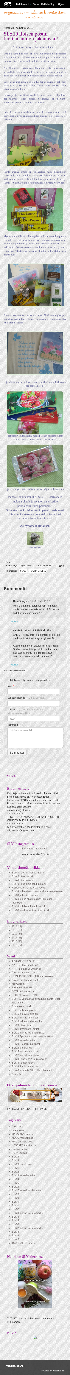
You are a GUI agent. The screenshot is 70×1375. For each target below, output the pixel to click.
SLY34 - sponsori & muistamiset (29, 1059)
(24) (17, 933)
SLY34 (15, 1216)
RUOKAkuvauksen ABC (25, 995)
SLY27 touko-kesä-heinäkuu (27, 1190)
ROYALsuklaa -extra (23, 991)
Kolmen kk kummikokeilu (25, 980)
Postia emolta (38, 571)
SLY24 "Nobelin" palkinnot (26, 1044)
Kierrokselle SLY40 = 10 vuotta (28, 887)
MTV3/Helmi (18, 983)
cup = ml (16, 1074)
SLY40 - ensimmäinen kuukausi (29, 883)
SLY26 (15, 1186)
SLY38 (15, 1231)
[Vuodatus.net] (16, 1366)
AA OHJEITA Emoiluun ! (25, 965)
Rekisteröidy (47, 4)
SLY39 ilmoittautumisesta (25, 1066)
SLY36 (15, 1224)
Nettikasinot (22, 4)
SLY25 (15, 1183)
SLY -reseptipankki (22, 1006)
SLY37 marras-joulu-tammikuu (28, 1228)
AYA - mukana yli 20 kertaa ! (27, 968)
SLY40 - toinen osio (22, 880)
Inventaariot (18, 1130)
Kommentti (12, 725)
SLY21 (15, 1167)
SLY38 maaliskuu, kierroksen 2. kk (30, 910)
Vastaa (14, 621)
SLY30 (15, 1201)
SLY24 (15, 1179)
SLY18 (15, 1156)
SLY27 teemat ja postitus (25, 1055)
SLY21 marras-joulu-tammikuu (28, 1032)
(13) (17, 930)
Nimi (10, 686)
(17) (17, 945)
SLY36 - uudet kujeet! (23, 1062)
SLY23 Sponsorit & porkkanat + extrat (32, 1036)
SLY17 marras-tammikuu (25, 1017)
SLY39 (15, 1235)
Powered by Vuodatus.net (52, 1370)
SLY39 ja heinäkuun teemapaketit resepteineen (37, 891)
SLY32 (15, 1209)
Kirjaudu (61, 4)
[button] (30, 4)
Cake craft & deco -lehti (24, 972)
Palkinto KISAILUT (22, 987)
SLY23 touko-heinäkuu (24, 1040)
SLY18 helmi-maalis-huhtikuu (27, 1021)
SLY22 (15, 1171)
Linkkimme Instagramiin (35, 848)
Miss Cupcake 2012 (22, 1141)
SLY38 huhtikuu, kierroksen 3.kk (29, 906)
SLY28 (15, 1194)
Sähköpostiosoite (26, 698)
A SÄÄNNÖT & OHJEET (25, 961)
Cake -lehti (17, 1126)
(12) (17, 926)
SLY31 (15, 1205)
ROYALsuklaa (19, 1152)
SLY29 (15, 1198)
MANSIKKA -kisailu (22, 1134)
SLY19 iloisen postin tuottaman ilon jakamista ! (31, 36)
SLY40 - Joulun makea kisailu (28, 872)
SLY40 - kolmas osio (23, 876)
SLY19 (23, 571)
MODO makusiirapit (22, 1137)
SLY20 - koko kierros (23, 1025)
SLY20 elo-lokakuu (22, 1164)
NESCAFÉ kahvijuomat (24, 1145)
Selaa (36, 4)
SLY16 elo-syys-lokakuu (25, 1013)
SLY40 (15, 1239)
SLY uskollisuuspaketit (24, 1010)
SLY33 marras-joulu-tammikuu (28, 1213)
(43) (17, 941)
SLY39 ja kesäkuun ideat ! (26, 895)
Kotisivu (25, 711)
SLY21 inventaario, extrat (25, 1028)
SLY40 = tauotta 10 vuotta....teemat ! (32, 1070)
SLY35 (15, 1220)
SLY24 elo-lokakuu (22, 1047)
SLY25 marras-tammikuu (25, 1051)
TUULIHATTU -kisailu (23, 1243)
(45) (17, 937)
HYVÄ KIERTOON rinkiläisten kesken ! (33, 976)
